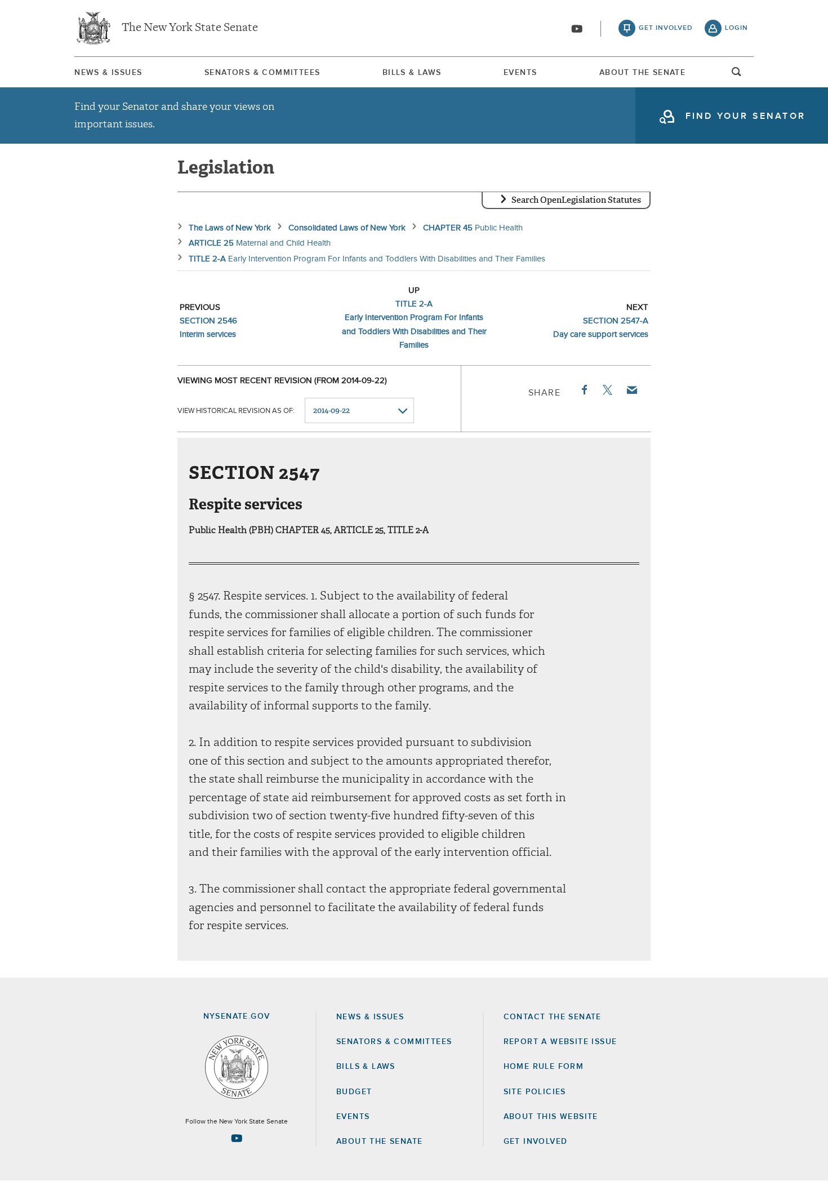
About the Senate (379, 1142)
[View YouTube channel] (576, 28)
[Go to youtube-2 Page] (236, 1138)
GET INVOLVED (536, 1142)
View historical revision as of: (236, 411)
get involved (666, 28)
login (736, 28)
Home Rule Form (544, 1067)
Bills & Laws (412, 73)
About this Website (551, 1117)
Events (520, 73)
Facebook (583, 390)
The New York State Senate (190, 28)
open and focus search (736, 74)
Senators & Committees (262, 73)
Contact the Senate (553, 1017)
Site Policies (535, 1092)
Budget (354, 1092)
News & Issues (108, 73)
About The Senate (642, 73)
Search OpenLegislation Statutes (576, 200)
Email (631, 390)
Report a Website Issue (560, 1042)
